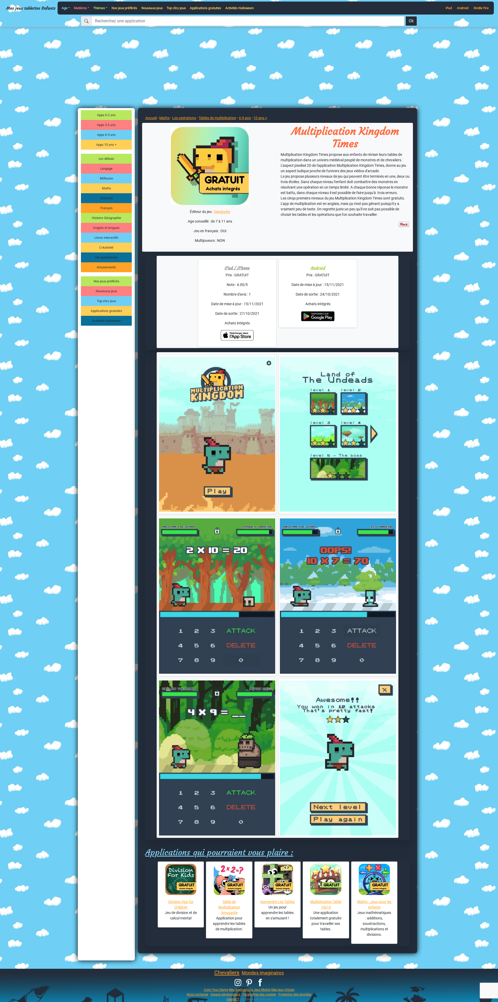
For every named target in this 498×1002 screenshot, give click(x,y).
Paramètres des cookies (259, 994)
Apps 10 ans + (106, 144)
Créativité (106, 247)
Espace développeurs (225, 994)
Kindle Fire (481, 8)
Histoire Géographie (106, 218)
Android (462, 8)
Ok (411, 20)
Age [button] (64, 8)
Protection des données (294, 994)
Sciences (106, 198)
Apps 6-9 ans (106, 134)
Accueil (151, 118)
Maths (106, 188)
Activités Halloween (239, 8)
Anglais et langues (106, 227)
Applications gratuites (205, 8)
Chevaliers (226, 973)
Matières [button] (80, 8)
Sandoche (222, 212)
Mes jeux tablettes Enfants (31, 8)
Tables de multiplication (217, 118)
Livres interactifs (106, 237)
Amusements (106, 267)
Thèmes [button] (99, 8)
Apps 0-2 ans (106, 115)
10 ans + (260, 118)
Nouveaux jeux (152, 8)
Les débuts (106, 158)
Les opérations (184, 118)
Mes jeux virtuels (282, 990)
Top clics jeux (176, 8)
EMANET (233, 999)
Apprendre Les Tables (277, 902)
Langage (106, 168)
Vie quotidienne (106, 257)
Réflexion (106, 178)
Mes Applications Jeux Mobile (250, 990)
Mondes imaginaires (263, 973)
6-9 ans (245, 118)
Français (106, 208)
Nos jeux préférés (124, 8)
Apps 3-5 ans (106, 125)
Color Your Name (216, 990)
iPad (449, 8)
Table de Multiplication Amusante (229, 907)
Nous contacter (197, 994)
